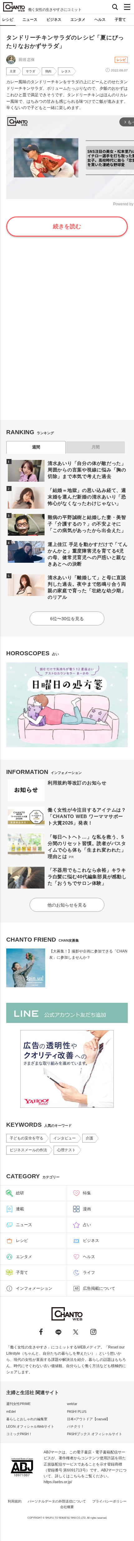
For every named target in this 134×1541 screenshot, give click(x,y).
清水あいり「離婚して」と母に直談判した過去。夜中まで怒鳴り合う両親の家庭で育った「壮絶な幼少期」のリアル (87, 587)
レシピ (7, 19)
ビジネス (53, 19)
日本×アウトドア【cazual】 (88, 1419)
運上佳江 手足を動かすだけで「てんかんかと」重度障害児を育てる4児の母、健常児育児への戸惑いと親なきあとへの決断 (88, 554)
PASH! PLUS (76, 1411)
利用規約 (15, 1501)
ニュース (29, 19)
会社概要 (67, 1507)
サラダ (30, 71)
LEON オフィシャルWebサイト (30, 1426)
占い (87, 1224)
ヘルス (100, 19)
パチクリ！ (75, 1426)
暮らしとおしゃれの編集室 (26, 1419)
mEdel (11, 1411)
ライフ (89, 1272)
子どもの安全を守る (26, 1138)
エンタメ (77, 19)
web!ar (72, 1404)
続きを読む (67, 226)
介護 (89, 1138)
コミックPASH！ (19, 1434)
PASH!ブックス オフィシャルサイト (94, 1434)
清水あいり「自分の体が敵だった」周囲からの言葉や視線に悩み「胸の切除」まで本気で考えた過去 (87, 470)
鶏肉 (48, 71)
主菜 (13, 71)
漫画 (87, 1209)
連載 (20, 1209)
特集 (87, 1193)
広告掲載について (99, 1288)
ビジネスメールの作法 (28, 1150)
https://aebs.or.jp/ (58, 1482)
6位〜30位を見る (67, 618)
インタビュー (64, 1138)
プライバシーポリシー (109, 1501)
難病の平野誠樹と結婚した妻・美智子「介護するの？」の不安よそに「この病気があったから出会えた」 (87, 524)
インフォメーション (34, 1288)
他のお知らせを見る (67, 904)
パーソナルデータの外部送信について (57, 1501)
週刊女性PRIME (18, 1404)
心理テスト (66, 1150)
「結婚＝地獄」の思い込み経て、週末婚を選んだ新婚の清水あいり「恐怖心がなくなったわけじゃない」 (87, 497)
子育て (120, 19)
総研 (20, 1193)
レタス (66, 71)
